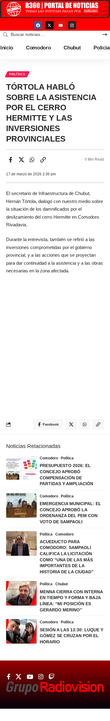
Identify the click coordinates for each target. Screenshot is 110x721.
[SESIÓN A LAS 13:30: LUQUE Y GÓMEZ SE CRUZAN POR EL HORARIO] (21, 631)
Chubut (61, 584)
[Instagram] (72, 25)
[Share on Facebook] (10, 160)
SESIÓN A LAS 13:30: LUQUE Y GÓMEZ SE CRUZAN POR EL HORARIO (71, 635)
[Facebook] (38, 25)
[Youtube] (61, 25)
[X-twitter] (49, 25)
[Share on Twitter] (21, 160)
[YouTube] (30, 677)
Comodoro (49, 458)
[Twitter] (18, 677)
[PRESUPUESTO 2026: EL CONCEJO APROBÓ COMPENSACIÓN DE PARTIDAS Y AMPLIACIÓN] (21, 467)
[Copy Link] (43, 160)
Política (17, 74)
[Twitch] (51, 677)
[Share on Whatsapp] (32, 160)
